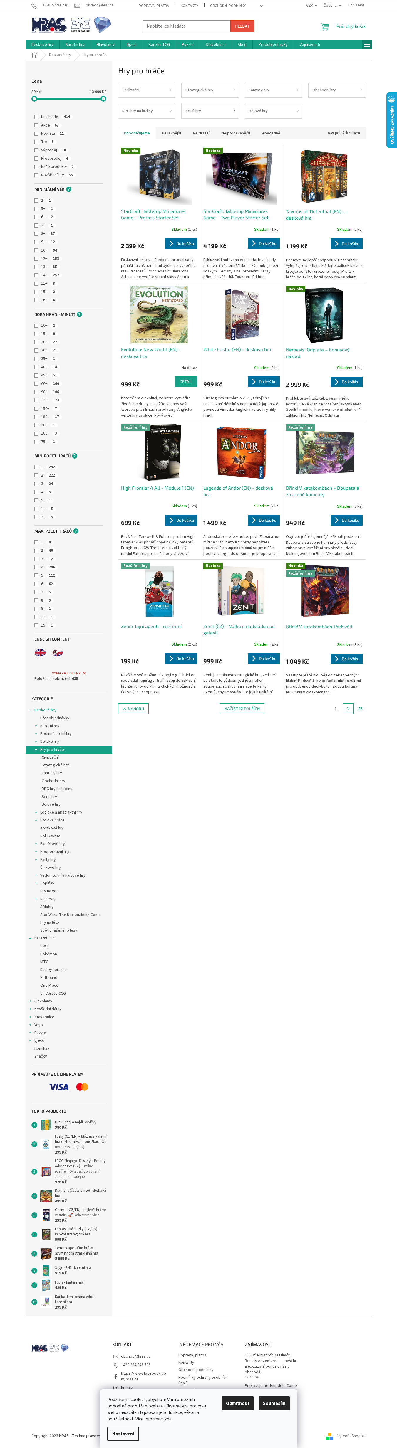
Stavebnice (44, 1017)
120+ (50, 400)
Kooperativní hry (54, 852)
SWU (44, 946)
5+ (47, 209)
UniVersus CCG (53, 993)
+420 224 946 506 (135, 1365)
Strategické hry (55, 765)
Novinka (52, 134)
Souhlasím (274, 1403)
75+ (48, 442)
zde (168, 1419)
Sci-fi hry (49, 797)
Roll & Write (50, 836)
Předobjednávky (54, 718)
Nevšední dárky (48, 1009)
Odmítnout (237, 1403)
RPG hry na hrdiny (57, 789)
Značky (40, 1056)
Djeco (39, 1040)
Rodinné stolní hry (56, 734)
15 (47, 625)
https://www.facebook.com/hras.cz (143, 1376)
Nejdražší (201, 133)
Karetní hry (49, 726)
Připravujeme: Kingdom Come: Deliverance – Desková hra (271, 1388)
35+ (48, 359)
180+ (50, 417)
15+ (48, 292)
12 (47, 617)
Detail (186, 381)
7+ (47, 225)
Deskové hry (45, 710)
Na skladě (55, 117)
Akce (50, 125)
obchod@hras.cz (136, 1356)
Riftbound (48, 978)
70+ (48, 425)
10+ (49, 250)
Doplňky (47, 883)
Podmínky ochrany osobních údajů (203, 1380)
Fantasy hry (52, 773)
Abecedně (271, 133)
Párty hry (48, 860)
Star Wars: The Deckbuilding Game (70, 915)
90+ (50, 392)
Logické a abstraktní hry (61, 812)
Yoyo (38, 1025)
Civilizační (50, 757)
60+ (50, 384)
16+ (48, 300)
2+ (47, 517)
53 (361, 709)
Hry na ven (49, 891)
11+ (48, 284)
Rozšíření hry (57, 175)
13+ (49, 267)
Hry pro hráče (52, 749)
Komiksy (41, 1048)
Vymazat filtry (66, 673)
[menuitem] (42, 44)
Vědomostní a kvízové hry (63, 875)
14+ (50, 275)
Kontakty (189, 6)
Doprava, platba (154, 6)
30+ (49, 350)
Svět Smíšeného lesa (58, 930)
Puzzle (40, 1033)
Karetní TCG (45, 938)
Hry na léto (49, 922)
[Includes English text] (40, 653)
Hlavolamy (43, 1001)
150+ (49, 409)
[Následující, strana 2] (348, 708)
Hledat (242, 25)
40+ (49, 367)
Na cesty (48, 899)
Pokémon (48, 954)
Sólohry (47, 907)
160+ (49, 433)
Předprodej (54, 158)
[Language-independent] (57, 653)
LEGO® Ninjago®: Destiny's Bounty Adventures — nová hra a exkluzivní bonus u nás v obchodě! (272, 1364)
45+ (49, 375)
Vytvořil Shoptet (351, 1436)
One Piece (49, 986)
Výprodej (53, 150)
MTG (44, 962)
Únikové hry (50, 868)
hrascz (127, 1388)
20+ (49, 342)
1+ (47, 509)
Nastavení (123, 1434)
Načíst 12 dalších (242, 708)
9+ (48, 242)
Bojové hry (51, 804)
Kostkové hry (52, 828)
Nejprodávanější (236, 133)
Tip (47, 142)
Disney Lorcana (53, 970)
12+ (50, 259)
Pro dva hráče (52, 820)
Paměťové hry (52, 844)
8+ (48, 234)
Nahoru (136, 708)
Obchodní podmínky (228, 6)
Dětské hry (49, 742)
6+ (47, 217)
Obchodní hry (53, 781)
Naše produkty (57, 167)
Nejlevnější (171, 133)
